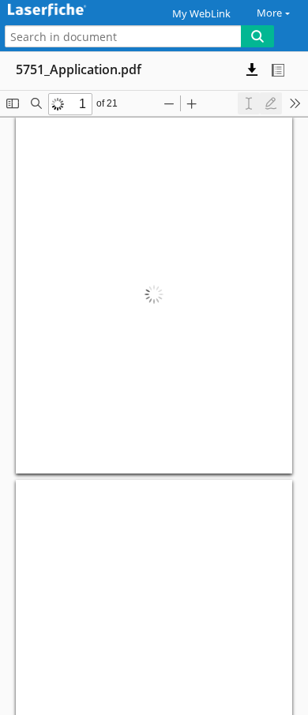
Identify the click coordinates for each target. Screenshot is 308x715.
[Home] (67, 10)
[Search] (257, 36)
